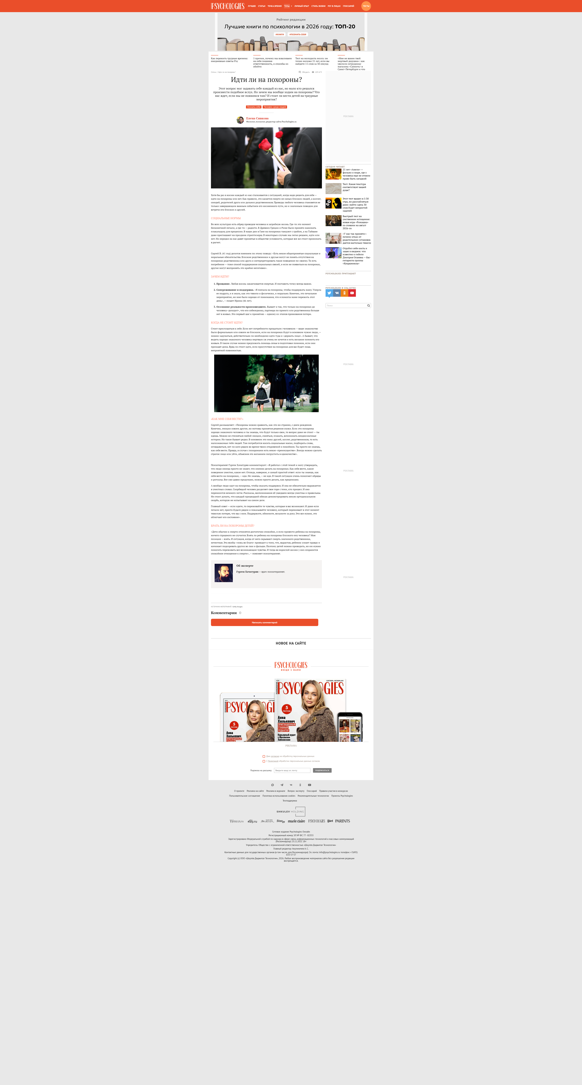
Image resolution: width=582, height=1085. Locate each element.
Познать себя (253, 106)
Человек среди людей (275, 106)
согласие (275, 756)
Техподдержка (290, 800)
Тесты (366, 6)
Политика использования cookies (279, 795)
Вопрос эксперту (296, 790)
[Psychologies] (227, 6)
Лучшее (252, 6)
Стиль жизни (318, 6)
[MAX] (272, 785)
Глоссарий (348, 6)
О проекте (239, 790)
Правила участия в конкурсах (333, 790)
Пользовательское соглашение (244, 795)
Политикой (273, 761)
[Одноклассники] (300, 785)
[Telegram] (282, 785)
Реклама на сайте (255, 790)
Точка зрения (275, 6)
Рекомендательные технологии (313, 795)
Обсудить (306, 72)
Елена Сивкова (257, 118)
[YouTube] (309, 785)
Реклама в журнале (275, 790)
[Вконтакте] (291, 785)
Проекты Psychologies (342, 795)
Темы (287, 6)
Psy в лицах (334, 6)
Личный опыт (301, 6)
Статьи (261, 6)
